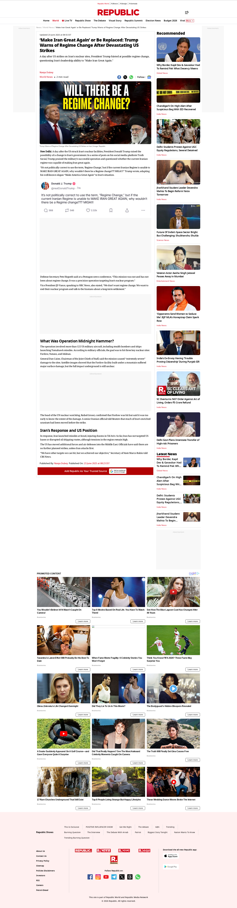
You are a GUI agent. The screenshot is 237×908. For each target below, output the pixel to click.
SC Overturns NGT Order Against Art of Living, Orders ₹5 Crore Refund (178, 400)
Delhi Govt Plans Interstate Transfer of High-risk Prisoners (178, 441)
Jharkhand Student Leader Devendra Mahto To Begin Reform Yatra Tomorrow (177, 191)
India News (162, 114)
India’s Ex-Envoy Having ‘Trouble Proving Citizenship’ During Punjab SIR (178, 360)
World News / (49, 28)
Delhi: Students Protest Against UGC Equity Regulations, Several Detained (177, 148)
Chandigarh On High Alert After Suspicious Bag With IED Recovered (176, 107)
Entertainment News (166, 281)
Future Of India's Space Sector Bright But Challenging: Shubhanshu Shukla (178, 233)
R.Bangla (123, 3)
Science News (163, 240)
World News (46, 77)
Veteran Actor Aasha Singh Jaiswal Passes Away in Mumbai (176, 274)
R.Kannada (133, 3)
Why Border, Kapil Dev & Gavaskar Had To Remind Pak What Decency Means (178, 66)
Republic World (103, 3)
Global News (162, 73)
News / (39, 28)
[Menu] (185, 12)
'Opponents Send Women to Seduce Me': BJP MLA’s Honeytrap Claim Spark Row (178, 317)
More (188, 20)
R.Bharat (114, 3)
